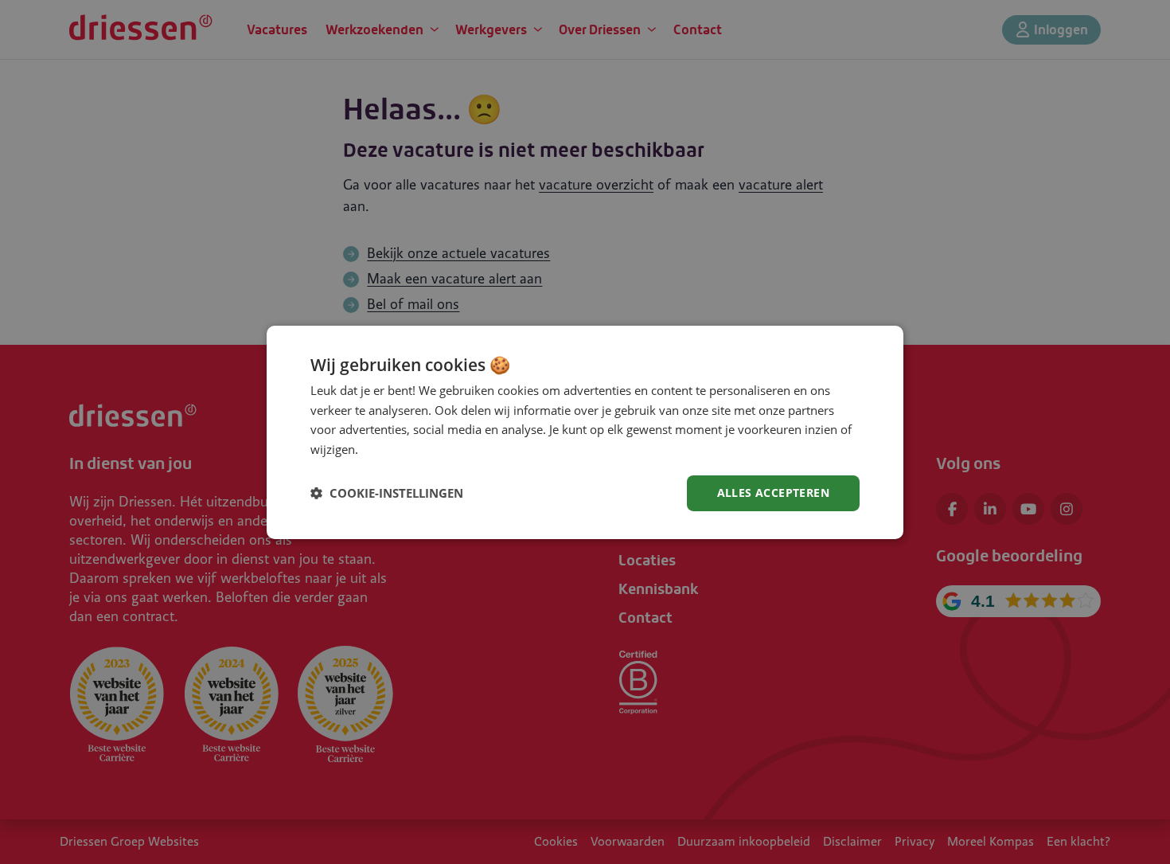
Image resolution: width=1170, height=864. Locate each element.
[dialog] (585, 431)
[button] (386, 493)
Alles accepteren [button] (773, 492)
